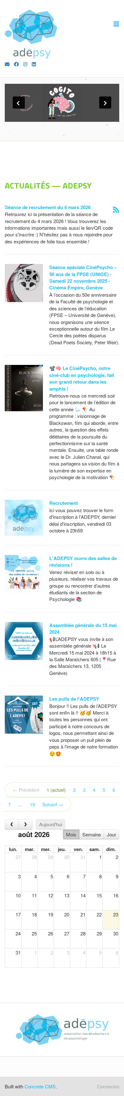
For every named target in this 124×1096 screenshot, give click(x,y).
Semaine (91, 834)
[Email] (7, 64)
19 (32, 804)
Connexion (108, 1086)
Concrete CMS (40, 1086)
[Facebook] (16, 64)
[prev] (12, 824)
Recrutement (63, 502)
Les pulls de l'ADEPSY (74, 698)
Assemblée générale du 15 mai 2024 (83, 628)
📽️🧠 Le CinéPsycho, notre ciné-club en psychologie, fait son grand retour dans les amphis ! (81, 378)
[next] (25, 824)
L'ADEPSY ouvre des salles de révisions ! (83, 561)
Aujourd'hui (50, 824)
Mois (71, 834)
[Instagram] (25, 64)
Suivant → (52, 804)
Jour (111, 834)
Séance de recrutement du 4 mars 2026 (48, 207)
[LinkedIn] (34, 64)
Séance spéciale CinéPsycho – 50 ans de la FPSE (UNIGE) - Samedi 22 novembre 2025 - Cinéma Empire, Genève (83, 277)
